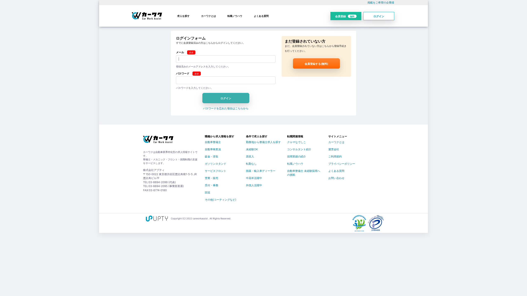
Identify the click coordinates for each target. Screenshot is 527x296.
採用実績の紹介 (296, 156)
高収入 (250, 156)
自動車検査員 (213, 149)
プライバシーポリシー (341, 163)
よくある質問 (261, 15)
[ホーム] (158, 141)
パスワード (182, 73)
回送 (207, 192)
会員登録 (344, 16)
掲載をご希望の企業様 (380, 2)
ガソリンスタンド (215, 163)
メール (180, 52)
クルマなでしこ (296, 142)
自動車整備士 (213, 142)
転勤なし (251, 163)
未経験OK (252, 149)
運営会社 (333, 149)
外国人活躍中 (254, 185)
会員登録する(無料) (316, 63)
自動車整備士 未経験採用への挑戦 (303, 171)
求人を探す (183, 15)
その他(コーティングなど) (220, 199)
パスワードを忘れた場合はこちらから (225, 108)
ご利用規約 (335, 156)
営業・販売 (211, 178)
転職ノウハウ (234, 15)
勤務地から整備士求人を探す (263, 142)
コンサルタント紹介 (299, 149)
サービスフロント (215, 170)
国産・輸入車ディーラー (260, 170)
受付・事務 (211, 185)
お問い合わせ (336, 178)
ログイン (378, 16)
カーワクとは (208, 15)
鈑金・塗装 (211, 156)
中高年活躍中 (254, 178)
